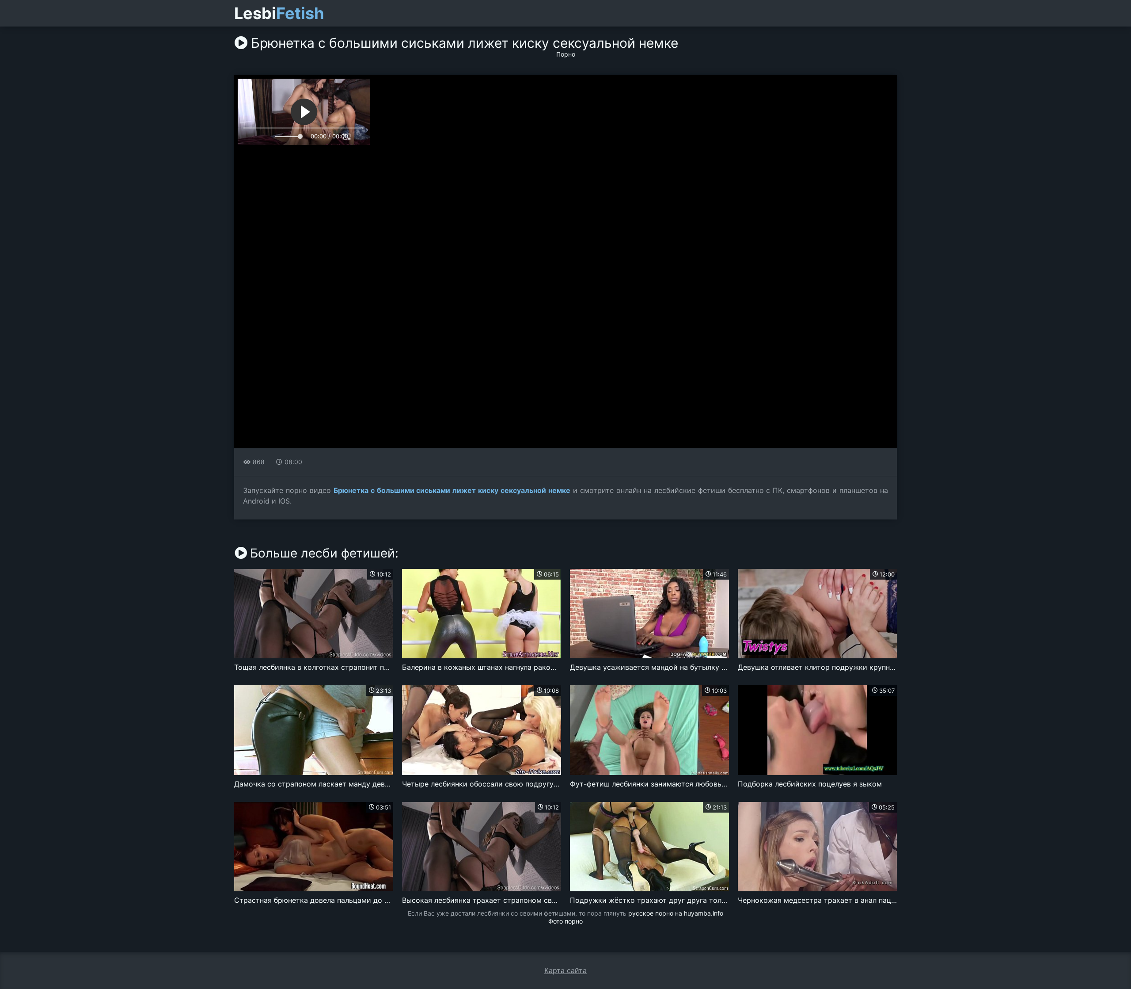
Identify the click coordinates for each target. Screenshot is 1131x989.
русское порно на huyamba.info (675, 913)
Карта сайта (565, 970)
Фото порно (565, 921)
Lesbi (279, 13)
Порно (565, 54)
